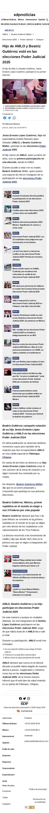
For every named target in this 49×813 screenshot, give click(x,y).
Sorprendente (8, 768)
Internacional (31, 20)
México (21, 20)
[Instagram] (28, 698)
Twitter (5, 798)
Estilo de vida (8, 749)
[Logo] (24, 15)
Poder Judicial (26, 40)
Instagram (6, 804)
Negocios (6, 762)
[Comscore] (24, 711)
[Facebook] (4, 118)
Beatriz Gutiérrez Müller (21, 34)
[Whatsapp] (14, 118)
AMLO (5, 34)
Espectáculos (8, 775)
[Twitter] (9, 118)
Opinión (41, 20)
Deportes (6, 756)
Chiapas (40, 40)
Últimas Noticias (9, 20)
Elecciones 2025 (9, 40)
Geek (4, 781)
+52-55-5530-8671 (32, 730)
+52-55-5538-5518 (32, 724)
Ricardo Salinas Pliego (13, 24)
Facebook (6, 791)
